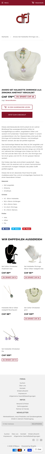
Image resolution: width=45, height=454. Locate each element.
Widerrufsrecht (22, 391)
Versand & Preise (22, 403)
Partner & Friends (22, 409)
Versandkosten (10, 100)
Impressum (22, 393)
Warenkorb (39, 3)
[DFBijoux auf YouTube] (41, 440)
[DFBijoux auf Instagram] (37, 440)
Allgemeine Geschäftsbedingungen (22, 396)
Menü (6, 3)
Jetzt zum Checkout (17, 115)
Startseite (5, 37)
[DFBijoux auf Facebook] (33, 440)
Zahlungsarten (22, 406)
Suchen (22, 383)
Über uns (22, 385)
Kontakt (22, 388)
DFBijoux (16, 446)
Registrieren (37, 424)
